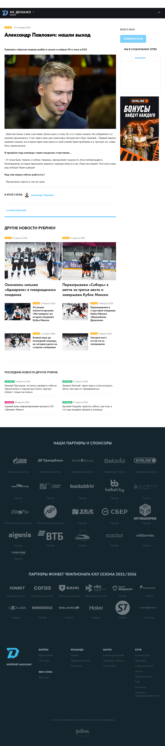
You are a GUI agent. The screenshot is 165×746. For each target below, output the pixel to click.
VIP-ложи (44, 660)
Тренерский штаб (80, 660)
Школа (138, 671)
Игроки (74, 655)
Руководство (142, 655)
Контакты (140, 687)
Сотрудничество (144, 665)
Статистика (109, 665)
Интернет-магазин (19, 664)
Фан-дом (44, 677)
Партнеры (140, 660)
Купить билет (46, 655)
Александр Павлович (42, 195)
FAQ (137, 681)
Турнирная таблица (113, 660)
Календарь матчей (113, 655)
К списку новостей (16, 210)
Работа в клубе (143, 676)
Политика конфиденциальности (147, 694)
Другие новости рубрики (30, 227)
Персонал (76, 665)
